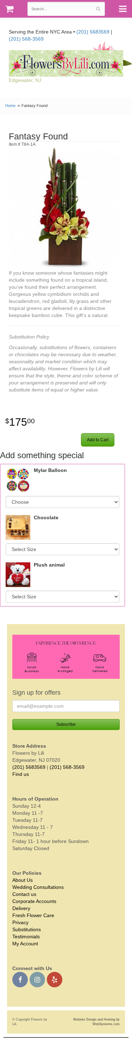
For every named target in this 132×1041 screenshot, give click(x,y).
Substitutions (26, 929)
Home (10, 105)
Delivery (21, 908)
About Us (22, 880)
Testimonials (26, 936)
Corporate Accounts (34, 901)
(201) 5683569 (92, 32)
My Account (25, 943)
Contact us (24, 894)
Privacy (20, 922)
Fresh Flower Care (33, 915)
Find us (20, 774)
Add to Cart (97, 439)
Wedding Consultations (38, 887)
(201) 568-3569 (26, 39)
